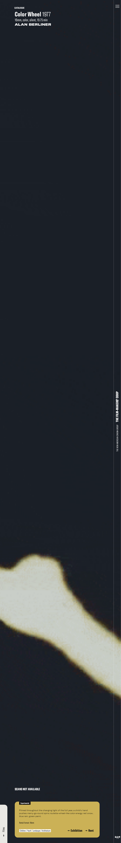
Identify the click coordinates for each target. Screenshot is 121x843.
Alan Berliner (33, 24)
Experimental (25, 803)
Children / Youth (25, 830)
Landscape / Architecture (41, 830)
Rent (91, 831)
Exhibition (77, 831)
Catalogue (19, 7)
